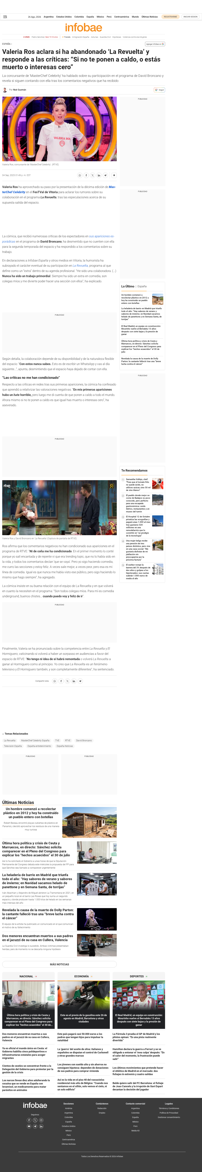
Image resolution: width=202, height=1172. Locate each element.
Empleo (102, 1113)
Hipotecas (116, 37)
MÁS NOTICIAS (59, 964)
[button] (5, 16)
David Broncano (84, 740)
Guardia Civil (105, 37)
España (90, 16)
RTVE (67, 740)
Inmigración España (80, 37)
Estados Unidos (64, 16)
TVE (57, 740)
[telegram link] (35, 1126)
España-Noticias (65, 746)
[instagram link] (41, 1120)
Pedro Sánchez (45, 37)
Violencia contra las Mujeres (135, 37)
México (100, 16)
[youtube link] (29, 1126)
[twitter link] (35, 1120)
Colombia (79, 16)
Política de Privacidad (169, 1113)
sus (92, 236)
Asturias (94, 37)
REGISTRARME (170, 17)
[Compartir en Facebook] (86, 175)
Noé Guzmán (19, 89)
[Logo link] (83, 27)
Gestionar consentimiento (169, 1117)
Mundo (135, 16)
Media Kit (135, 1131)
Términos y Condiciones (169, 1108)
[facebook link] (29, 1120)
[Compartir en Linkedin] (99, 175)
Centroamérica (121, 16)
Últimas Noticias (150, 16)
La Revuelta (9, 740)
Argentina (49, 16)
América (68, 1108)
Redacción (101, 1108)
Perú (109, 16)
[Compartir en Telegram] (105, 175)
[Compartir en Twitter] (92, 175)
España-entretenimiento (39, 746)
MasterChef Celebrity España (35, 740)
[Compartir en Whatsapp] (79, 175)
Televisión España (13, 746)
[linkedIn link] (41, 1126)
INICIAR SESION (190, 17)
